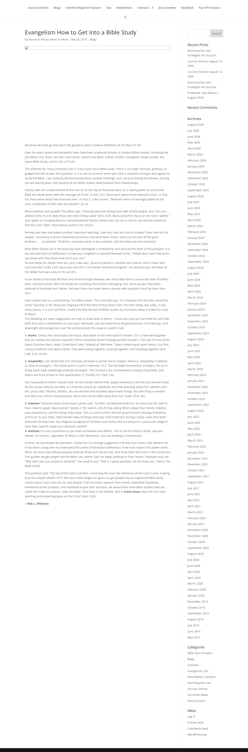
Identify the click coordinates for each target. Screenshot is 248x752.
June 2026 (194, 136)
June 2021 (194, 494)
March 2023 (195, 369)
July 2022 (193, 416)
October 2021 (196, 470)
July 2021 (193, 488)
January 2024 (196, 309)
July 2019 (193, 625)
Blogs (57, 7)
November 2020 (198, 536)
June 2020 (194, 566)
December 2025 (198, 172)
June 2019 (194, 631)
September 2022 (198, 404)
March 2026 (195, 154)
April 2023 (194, 363)
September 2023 (198, 333)
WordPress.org (197, 734)
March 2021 (195, 512)
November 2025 (198, 178)
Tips (108, 7)
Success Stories (38, 7)
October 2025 (196, 184)
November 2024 (198, 250)
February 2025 (197, 232)
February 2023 (197, 375)
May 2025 (194, 214)
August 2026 (196, 124)
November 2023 (198, 321)
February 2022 (197, 446)
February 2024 (197, 303)
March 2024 (195, 297)
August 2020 (196, 554)
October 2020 (196, 542)
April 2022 (194, 434)
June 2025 (194, 208)
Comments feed (198, 728)
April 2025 (194, 220)
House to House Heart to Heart (48, 39)
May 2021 (194, 500)
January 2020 (196, 595)
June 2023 (194, 351)
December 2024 (198, 244)
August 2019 (196, 619)
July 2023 (193, 345)
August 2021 (196, 482)
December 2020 (198, 530)
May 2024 (194, 285)
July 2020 (193, 560)
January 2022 (196, 452)
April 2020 (194, 578)
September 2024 (198, 261)
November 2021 (198, 464)
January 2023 (196, 381)
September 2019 (198, 613)
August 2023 (196, 339)
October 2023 (196, 327)
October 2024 (196, 256)
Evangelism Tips (198, 671)
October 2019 (196, 607)
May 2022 (194, 428)
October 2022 (196, 399)
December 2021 (198, 458)
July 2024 (193, 273)
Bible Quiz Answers (200, 653)
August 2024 (196, 267)
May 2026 (194, 142)
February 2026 (197, 160)
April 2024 (194, 291)
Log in (191, 716)
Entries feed (195, 722)
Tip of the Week (198, 695)
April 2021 (194, 506)
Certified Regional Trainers (83, 7)
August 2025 (196, 196)
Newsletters (124, 7)
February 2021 (197, 518)
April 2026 (194, 148)
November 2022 (198, 393)
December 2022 (198, 387)
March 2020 (195, 583)
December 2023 (198, 315)
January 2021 (196, 524)
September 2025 (198, 190)
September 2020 (198, 548)
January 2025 (196, 238)
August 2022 (196, 410)
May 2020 (194, 572)
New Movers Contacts (202, 677)
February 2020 (197, 589)
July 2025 (193, 202)
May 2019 (194, 637)
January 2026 (196, 166)
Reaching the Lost (199, 683)
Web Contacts (196, 701)
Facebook (187, 7)
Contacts (143, 7)
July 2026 (193, 130)
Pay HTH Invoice (209, 7)
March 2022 (195, 440)
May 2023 (194, 357)
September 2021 (198, 476)
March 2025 (195, 226)
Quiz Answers (167, 7)
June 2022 (194, 422)
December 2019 (198, 601)
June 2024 (194, 279)
